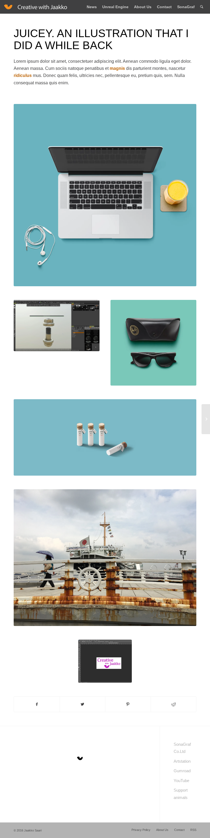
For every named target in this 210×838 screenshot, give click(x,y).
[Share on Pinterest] (128, 704)
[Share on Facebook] (37, 704)
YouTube (181, 780)
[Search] (201, 7)
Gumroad (182, 770)
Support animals (181, 794)
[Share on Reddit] (173, 704)
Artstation (182, 761)
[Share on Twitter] (82, 704)
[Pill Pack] (206, 419)
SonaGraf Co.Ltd (182, 748)
